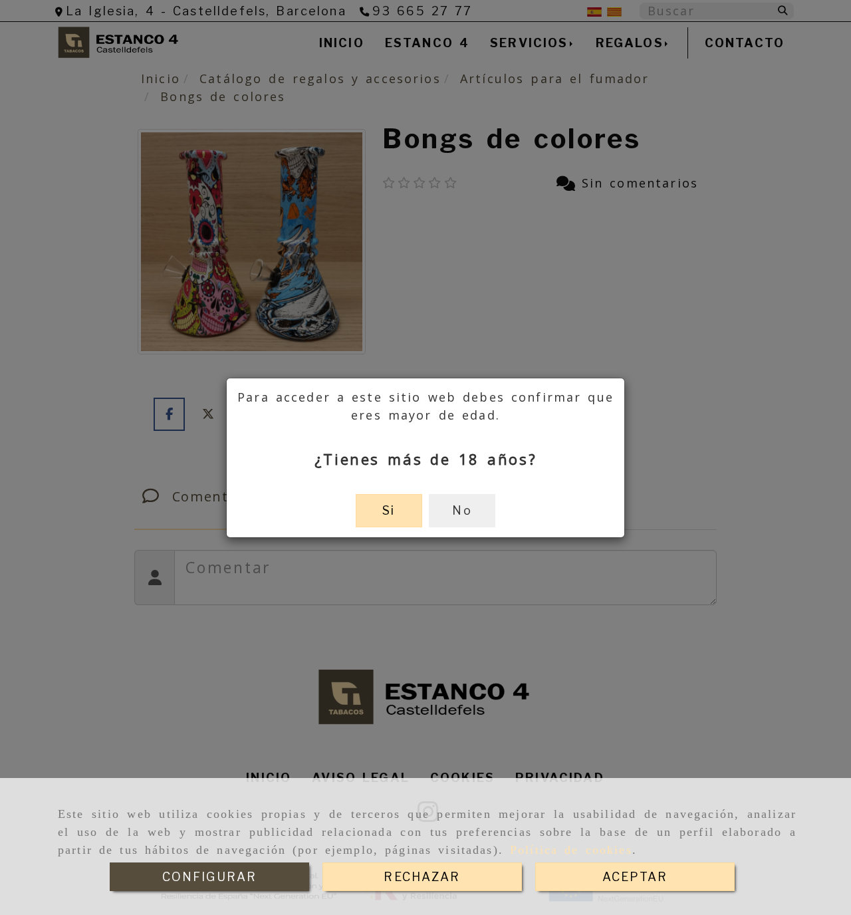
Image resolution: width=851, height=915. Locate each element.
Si (388, 510)
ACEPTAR (635, 877)
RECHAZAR (422, 877)
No (461, 510)
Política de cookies (571, 849)
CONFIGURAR (209, 877)
